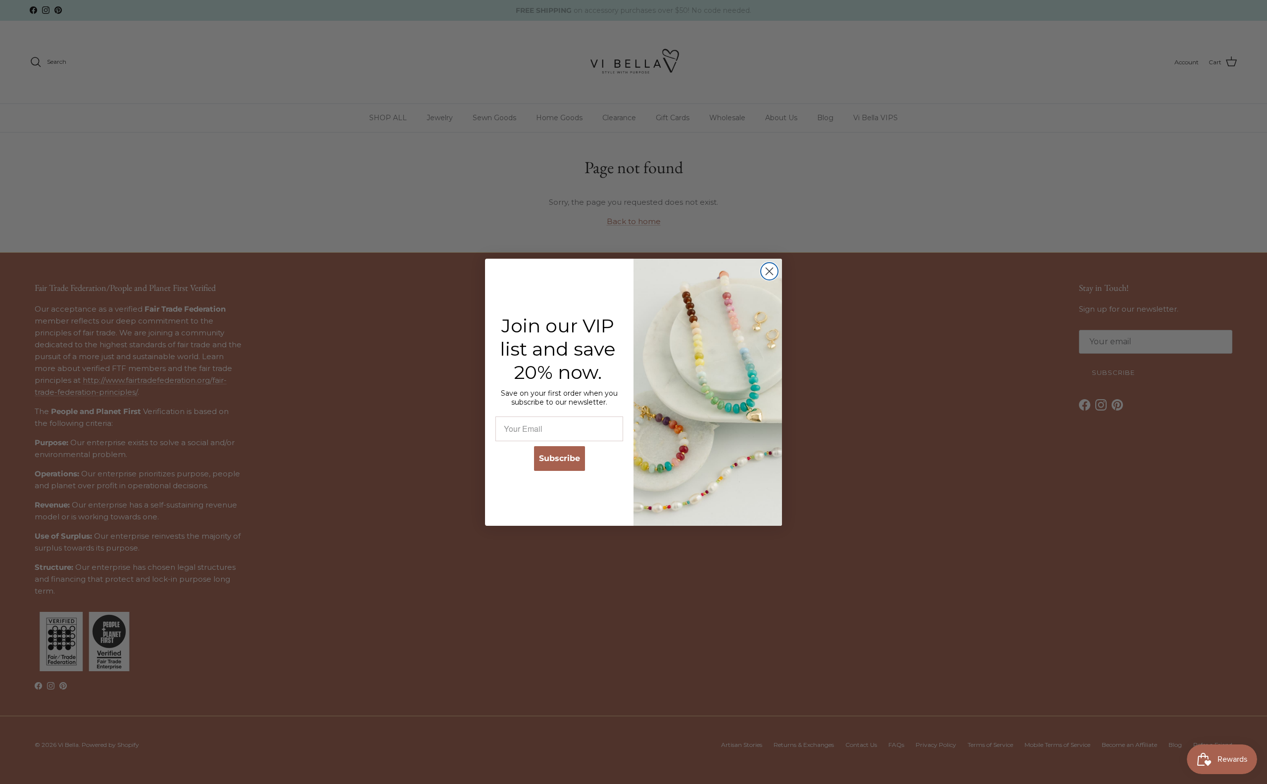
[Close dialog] (769, 271)
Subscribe (559, 457)
